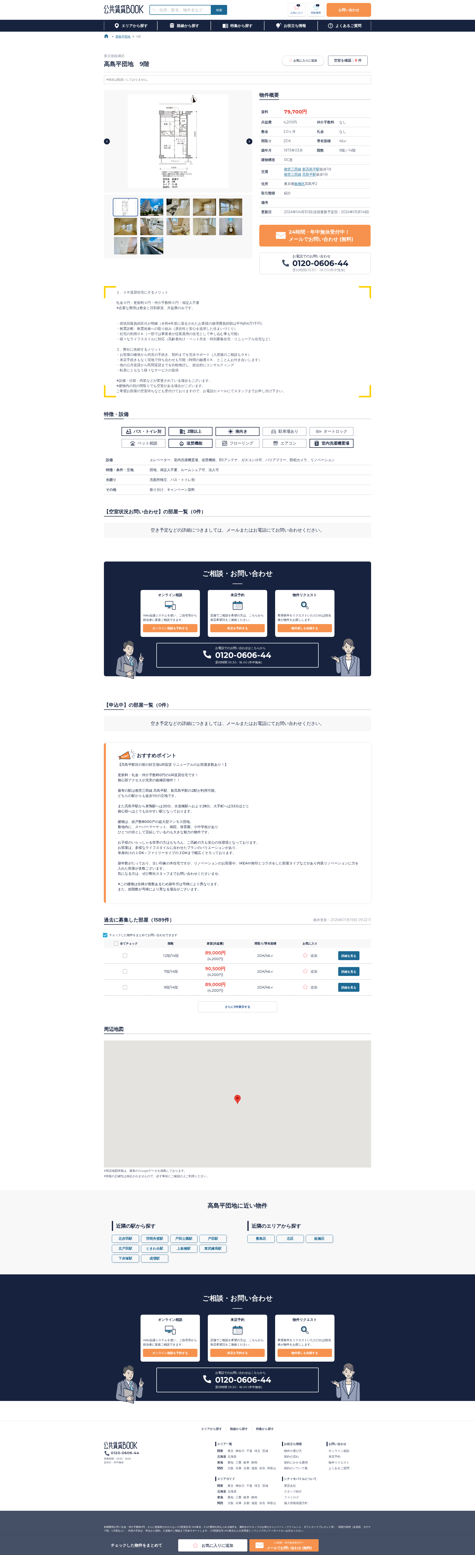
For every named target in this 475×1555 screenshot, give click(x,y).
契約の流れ (291, 1456)
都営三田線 (292, 169)
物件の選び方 (293, 1451)
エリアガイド (226, 1479)
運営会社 (290, 1485)
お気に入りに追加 (305, 60)
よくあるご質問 (339, 1468)
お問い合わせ (348, 10)
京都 (246, 1468)
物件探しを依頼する (304, 628)
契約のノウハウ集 (296, 1468)
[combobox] (183, 10)
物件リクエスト (339, 1462)
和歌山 (271, 1468)
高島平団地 (123, 36)
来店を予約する (237, 628)
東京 (231, 1451)
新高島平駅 (311, 169)
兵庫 (238, 1468)
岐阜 (246, 1462)
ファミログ (291, 1497)
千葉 (249, 1451)
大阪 (231, 1468)
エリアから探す (211, 1429)
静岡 (254, 1462)
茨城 (265, 1451)
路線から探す (239, 1429)
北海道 (232, 1456)
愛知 (231, 1462)
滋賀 (254, 1468)
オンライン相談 (339, 1451)
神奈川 (240, 1451)
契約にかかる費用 (296, 1462)
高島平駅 (309, 174)
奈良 (262, 1468)
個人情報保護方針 (296, 1503)
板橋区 (299, 183)
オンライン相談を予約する (170, 628)
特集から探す (265, 1429)
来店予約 (334, 1456)
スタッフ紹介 (293, 1491)
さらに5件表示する (237, 1007)
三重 (238, 1462)
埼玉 (257, 1451)
